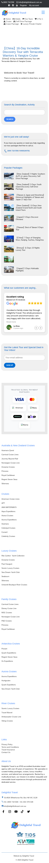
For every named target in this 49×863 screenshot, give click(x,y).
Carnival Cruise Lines (10, 455)
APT (3, 503)
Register (23, 5)
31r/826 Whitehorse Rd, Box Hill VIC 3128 (20, 798)
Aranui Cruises (7, 516)
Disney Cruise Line (9, 608)
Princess (5, 471)
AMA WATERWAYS (9, 507)
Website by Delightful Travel (24, 856)
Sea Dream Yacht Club (11, 572)
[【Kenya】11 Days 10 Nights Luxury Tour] (9, 249)
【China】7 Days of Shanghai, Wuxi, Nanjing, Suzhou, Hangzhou (30, 239)
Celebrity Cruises (8, 536)
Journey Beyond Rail (10, 459)
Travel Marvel (7, 713)
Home (8, 19)
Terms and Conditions (10, 747)
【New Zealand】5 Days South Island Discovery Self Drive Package (28, 186)
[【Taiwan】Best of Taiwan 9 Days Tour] (9, 228)
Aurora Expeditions (9, 520)
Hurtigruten (6, 681)
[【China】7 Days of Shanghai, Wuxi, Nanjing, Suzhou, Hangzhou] (9, 239)
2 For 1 (40, 19)
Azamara (5, 524)
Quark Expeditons (9, 685)
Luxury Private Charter (31, 24)
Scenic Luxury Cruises (10, 568)
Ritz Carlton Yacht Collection (13, 556)
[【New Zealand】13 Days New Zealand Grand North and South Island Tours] (9, 207)
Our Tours (28, 19)
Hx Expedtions (7, 661)
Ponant (4, 649)
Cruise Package (12, 24)
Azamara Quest (8, 450)
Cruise (8, 21)
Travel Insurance (8, 750)
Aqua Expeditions (8, 511)
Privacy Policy (7, 744)
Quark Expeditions (9, 653)
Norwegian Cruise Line (11, 463)
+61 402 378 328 (26, 802)
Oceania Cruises (8, 467)
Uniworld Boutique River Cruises (14, 585)
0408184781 (25, 151)
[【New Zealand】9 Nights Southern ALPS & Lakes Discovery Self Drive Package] (9, 176)
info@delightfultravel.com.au (30, 2)
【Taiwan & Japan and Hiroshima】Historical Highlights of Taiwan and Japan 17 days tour (30, 197)
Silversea (5, 484)
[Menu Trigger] (43, 12)
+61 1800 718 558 (11, 802)
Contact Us (6, 752)
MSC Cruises (7, 613)
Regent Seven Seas (9, 479)
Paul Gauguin (7, 564)
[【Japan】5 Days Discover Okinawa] (9, 218)
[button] (40, 328)
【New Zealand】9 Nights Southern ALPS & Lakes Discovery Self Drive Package (30, 176)
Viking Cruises (7, 721)
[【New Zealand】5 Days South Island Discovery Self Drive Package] (9, 186)
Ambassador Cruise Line (11, 717)
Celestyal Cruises (8, 528)
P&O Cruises (7, 621)
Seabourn (5, 576)
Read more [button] (11, 322)
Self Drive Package (23, 21)
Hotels (17, 19)
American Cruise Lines (10, 499)
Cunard (4, 532)
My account (34, 5)
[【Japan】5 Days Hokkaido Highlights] (9, 269)
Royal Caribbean (8, 475)
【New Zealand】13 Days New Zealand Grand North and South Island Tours (29, 207)
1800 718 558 (8, 2)
